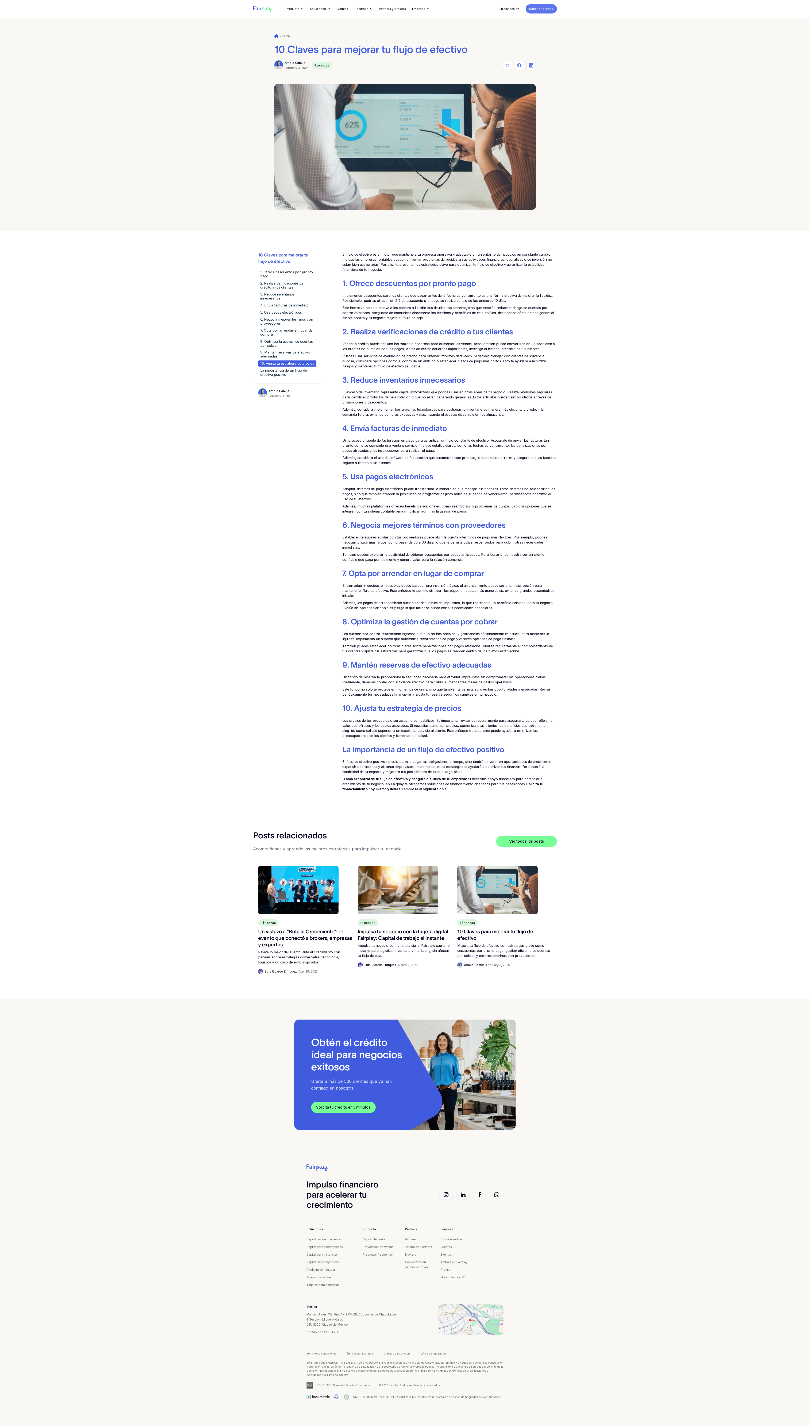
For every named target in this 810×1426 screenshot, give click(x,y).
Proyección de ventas (378, 1247)
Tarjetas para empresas (322, 1285)
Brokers (410, 1254)
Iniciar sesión (510, 9)
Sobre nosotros (451, 1239)
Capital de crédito (375, 1239)
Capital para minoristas (322, 1254)
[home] (263, 8)
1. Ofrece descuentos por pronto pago (286, 274)
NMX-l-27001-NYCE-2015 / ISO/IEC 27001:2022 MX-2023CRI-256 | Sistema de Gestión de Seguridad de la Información (426, 1397)
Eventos (446, 1254)
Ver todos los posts (526, 841)
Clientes (342, 9)
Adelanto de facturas (321, 1269)
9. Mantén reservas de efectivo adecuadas (285, 354)
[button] (295, 9)
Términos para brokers (396, 1353)
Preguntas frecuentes (378, 1254)
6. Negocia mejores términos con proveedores (286, 321)
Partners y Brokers (392, 9)
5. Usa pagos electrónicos (281, 312)
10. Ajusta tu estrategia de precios (287, 363)
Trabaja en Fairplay (454, 1262)
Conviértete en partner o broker (416, 1264)
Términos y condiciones (321, 1353)
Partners (411, 1239)
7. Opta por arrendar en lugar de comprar (286, 332)
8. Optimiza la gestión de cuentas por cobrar (286, 343)
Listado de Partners (418, 1247)
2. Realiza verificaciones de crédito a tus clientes (281, 285)
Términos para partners (359, 1353)
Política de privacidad (432, 1353)
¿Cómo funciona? (453, 1277)
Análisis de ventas (318, 1277)
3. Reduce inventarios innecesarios (277, 296)
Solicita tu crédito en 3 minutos (343, 1107)
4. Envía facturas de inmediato (284, 305)
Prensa (445, 1269)
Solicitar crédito (541, 9)
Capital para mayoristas (322, 1262)
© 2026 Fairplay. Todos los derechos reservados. (410, 1385)
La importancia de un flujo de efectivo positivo (283, 372)
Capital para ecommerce (323, 1239)
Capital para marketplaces (324, 1247)
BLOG (286, 36)
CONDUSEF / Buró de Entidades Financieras (344, 1385)
